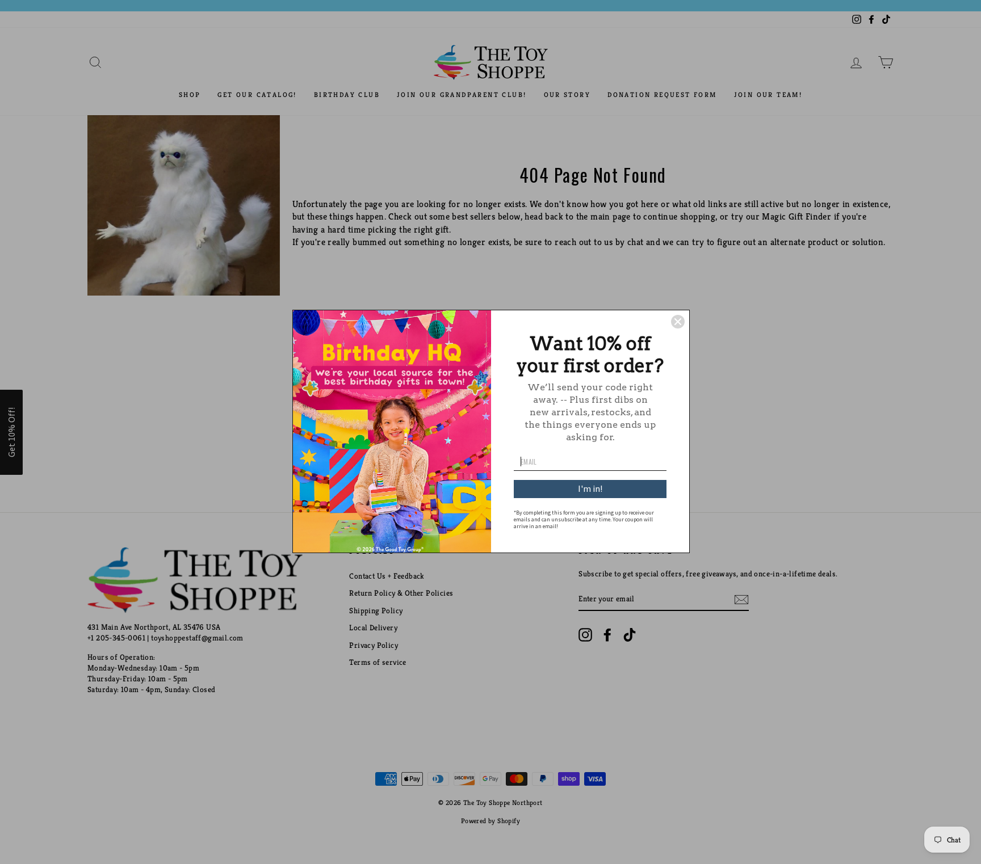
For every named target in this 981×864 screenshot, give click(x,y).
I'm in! (590, 488)
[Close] (678, 321)
